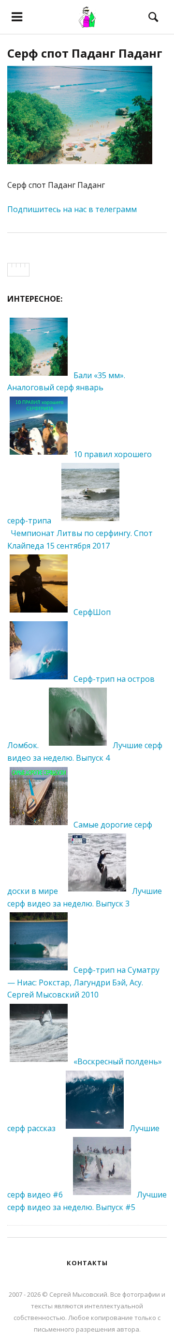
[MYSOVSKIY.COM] (87, 17)
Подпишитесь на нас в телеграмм (72, 209)
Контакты (87, 1262)
